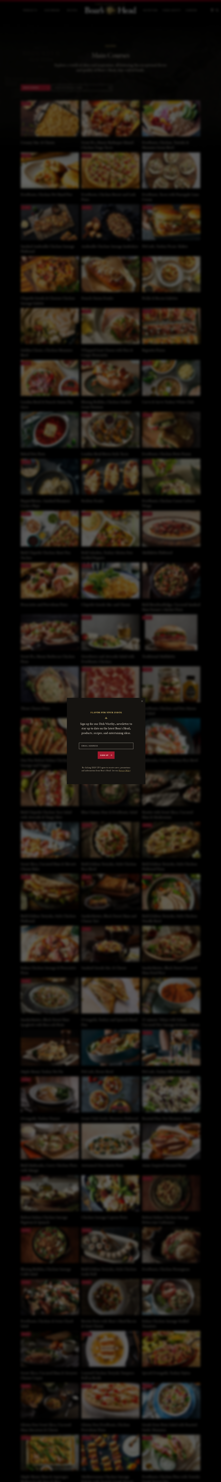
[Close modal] (142, 701)
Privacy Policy (124, 770)
